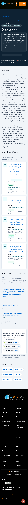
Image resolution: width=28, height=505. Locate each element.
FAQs (3, 465)
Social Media (19, 442)
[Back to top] (23, 501)
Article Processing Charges (6, 456)
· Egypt (13, 346)
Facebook (6, 494)
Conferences (5, 425)
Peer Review (5, 417)
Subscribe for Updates (19, 456)
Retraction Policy (20, 421)
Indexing (18, 403)
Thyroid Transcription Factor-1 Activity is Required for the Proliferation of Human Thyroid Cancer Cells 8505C (16, 221)
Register (18, 451)
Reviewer (4, 451)
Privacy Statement (20, 431)
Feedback (18, 408)
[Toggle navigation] (24, 4)
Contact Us (19, 465)
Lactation (17, 374)
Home (3, 403)
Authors (4, 442)
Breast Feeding (7, 379)
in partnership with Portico (14, 474)
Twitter (14, 494)
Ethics (17, 417)
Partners (18, 446)
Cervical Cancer (7, 369)
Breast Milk (17, 379)
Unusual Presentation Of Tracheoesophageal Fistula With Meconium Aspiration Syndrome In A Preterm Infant (16, 248)
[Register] (16, 4)
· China (11, 342)
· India (12, 350)
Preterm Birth (19, 369)
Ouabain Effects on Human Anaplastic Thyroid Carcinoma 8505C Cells (12, 304)
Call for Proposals (6, 421)
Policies (18, 412)
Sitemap (18, 461)
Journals (4, 461)
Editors (4, 446)
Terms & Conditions (19, 436)
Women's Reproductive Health (11, 20)
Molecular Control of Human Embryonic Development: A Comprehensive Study (16, 200)
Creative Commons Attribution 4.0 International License (11, 488)
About (3, 408)
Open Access (5, 412)
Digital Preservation (19, 426)
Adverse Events (7, 374)
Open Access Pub (8, 16)
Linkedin (6, 498)
